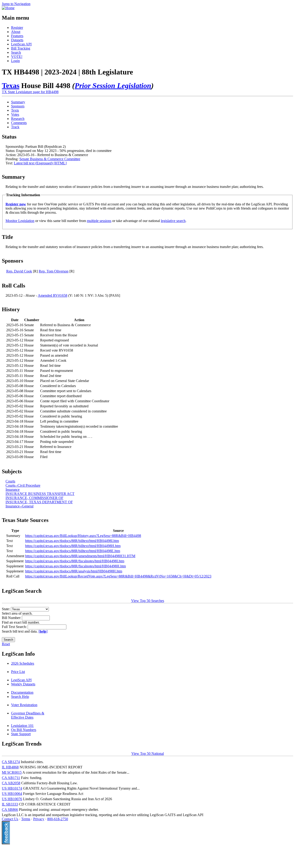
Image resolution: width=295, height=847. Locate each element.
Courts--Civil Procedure (23, 485)
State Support (21, 734)
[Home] (8, 8)
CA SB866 (10, 809)
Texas (10, 85)
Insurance (13, 490)
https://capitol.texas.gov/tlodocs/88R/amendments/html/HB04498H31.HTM (80, 556)
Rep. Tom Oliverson (53, 271)
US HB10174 (12, 788)
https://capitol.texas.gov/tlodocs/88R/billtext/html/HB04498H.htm (73, 546)
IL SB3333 (10, 804)
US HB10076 (12, 799)
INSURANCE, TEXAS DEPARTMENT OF (39, 502)
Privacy (38, 819)
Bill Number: (12, 618)
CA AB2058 (11, 783)
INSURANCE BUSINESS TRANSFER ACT (40, 494)
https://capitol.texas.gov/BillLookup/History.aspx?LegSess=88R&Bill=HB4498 (83, 536)
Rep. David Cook (19, 271)
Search (16, 52)
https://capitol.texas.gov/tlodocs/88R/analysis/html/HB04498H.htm (73, 571)
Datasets (17, 40)
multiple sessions (99, 221)
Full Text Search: (15, 627)
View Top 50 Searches (147, 601)
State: (6, 609)
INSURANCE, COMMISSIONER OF (34, 498)
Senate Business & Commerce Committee (49, 159)
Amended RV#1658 (52, 295)
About (15, 32)
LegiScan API (21, 44)
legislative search (173, 221)
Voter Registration (24, 705)
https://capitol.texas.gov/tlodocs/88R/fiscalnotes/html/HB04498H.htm (75, 566)
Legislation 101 (22, 726)
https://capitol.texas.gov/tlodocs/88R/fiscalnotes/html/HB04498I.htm (74, 561)
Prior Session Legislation (113, 85)
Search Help (20, 697)
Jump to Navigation (16, 4)
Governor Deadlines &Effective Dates (27, 715)
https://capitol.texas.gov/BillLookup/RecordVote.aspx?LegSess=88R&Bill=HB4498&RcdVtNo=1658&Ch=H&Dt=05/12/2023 (118, 576)
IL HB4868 (10, 767)
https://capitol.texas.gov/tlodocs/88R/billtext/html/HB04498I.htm (72, 541)
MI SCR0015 (12, 772)
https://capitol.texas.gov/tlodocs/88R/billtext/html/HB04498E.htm (72, 551)
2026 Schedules (22, 663)
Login (15, 61)
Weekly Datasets (23, 684)
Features (17, 36)
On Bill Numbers (23, 730)
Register (17, 28)
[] (42, 631)
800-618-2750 (57, 819)
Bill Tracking (20, 48)
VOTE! (16, 57)
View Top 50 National (147, 753)
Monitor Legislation (20, 221)
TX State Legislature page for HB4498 (30, 92)
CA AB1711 (11, 778)
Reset (6, 644)
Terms (25, 819)
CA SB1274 (11, 762)
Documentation (22, 692)
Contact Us (10, 819)
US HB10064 (12, 794)
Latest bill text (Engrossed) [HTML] (40, 163)
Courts (10, 481)
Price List (18, 672)
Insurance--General (19, 506)
